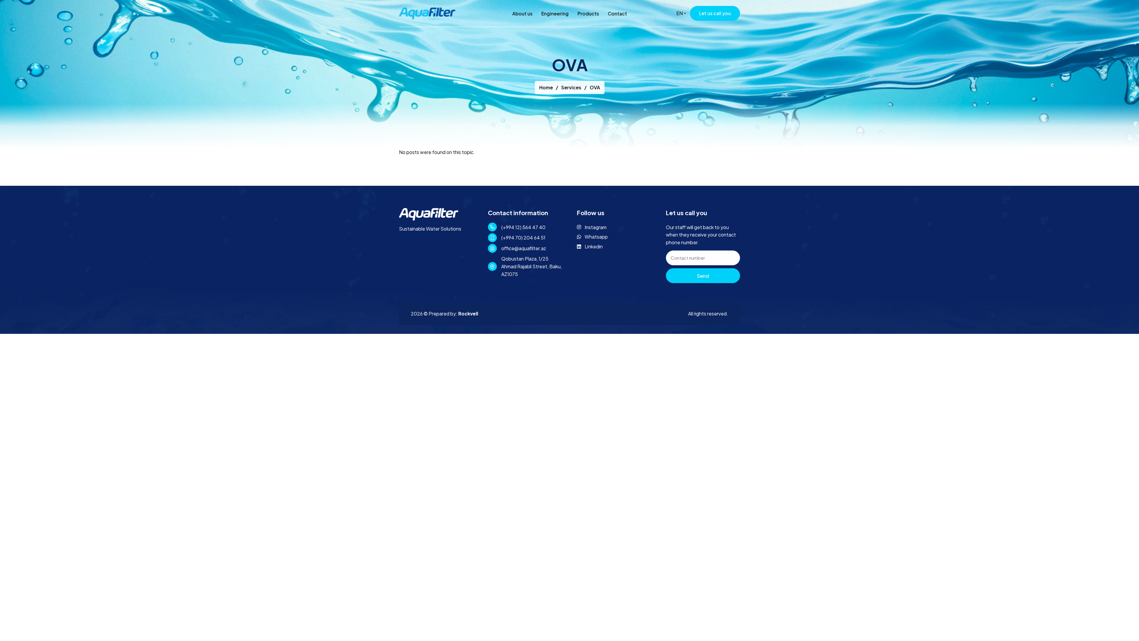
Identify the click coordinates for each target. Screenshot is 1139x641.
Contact (617, 13)
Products (588, 13)
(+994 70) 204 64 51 (523, 237)
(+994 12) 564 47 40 (523, 227)
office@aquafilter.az (523, 248)
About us (522, 13)
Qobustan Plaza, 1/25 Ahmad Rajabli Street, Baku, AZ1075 (531, 266)
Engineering (555, 13)
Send (703, 276)
